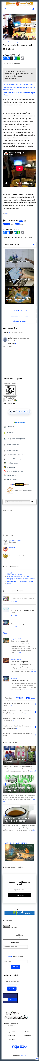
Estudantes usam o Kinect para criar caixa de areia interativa (18, 298)
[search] (32, 501)
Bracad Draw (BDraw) (11, 445)
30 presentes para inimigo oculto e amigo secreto (17, 819)
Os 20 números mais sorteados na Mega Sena (19, 789)
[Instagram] (25, 1047)
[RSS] (23, 1047)
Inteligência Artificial (16, 639)
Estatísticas (27, 1035)
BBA (6, 214)
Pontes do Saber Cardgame (14, 575)
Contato (27, 1032)
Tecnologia (16, 42)
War (10, 554)
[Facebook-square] (13, 1047)
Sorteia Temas (9, 467)
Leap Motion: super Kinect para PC (18, 262)
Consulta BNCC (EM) (11, 463)
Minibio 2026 (10, 583)
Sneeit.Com (23, 1055)
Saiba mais (14, 601)
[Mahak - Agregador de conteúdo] (19, 914)
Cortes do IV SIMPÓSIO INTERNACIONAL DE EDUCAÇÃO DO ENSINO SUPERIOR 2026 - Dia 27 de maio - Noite (21, 578)
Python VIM (9, 433)
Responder (11, 343)
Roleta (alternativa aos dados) (14, 471)
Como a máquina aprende (19, 624)
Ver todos (32, 633)
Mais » (33, 556)
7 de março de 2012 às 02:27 (22, 338)
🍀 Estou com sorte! (19, 422)
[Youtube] (21, 1047)
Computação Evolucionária (19, 641)
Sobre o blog (12, 1035)
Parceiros (11, 1039)
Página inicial (19, 321)
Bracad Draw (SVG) (11, 451)
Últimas (6, 633)
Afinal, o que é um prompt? (20, 662)
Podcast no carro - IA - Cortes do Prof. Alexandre (20, 581)
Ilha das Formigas (10, 479)
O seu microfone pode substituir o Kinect (18, 84)
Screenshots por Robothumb (19, 1048)
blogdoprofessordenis (15, 540)
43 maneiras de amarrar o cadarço (22, 599)
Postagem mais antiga (19, 316)
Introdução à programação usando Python (22, 611)
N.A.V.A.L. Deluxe (10, 475)
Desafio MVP (9, 427)
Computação (14, 678)
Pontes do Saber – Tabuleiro (13, 455)
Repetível (9, 573)
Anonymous (12, 547)
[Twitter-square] (16, 1047)
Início (4, 42)
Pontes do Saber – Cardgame (14, 459)
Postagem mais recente (19, 311)
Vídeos (9, 42)
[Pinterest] (18, 1047)
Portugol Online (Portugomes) (14, 439)
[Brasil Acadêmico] (19, 5)
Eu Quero (20, 895)
